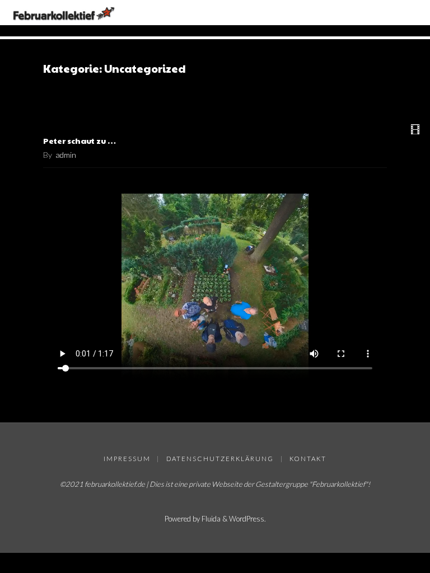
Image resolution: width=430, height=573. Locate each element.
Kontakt (307, 458)
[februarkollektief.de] (63, 12)
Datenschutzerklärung (220, 458)
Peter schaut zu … (79, 140)
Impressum (127, 458)
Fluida (210, 518)
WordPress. (247, 518)
